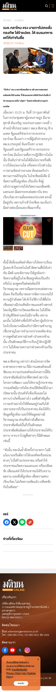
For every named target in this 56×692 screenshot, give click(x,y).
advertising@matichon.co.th (23, 631)
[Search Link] (46, 6)
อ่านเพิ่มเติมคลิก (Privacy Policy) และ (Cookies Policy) (21, 673)
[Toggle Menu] (52, 5)
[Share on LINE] (22, 522)
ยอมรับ (21, 683)
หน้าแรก (7, 20)
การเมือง (19, 20)
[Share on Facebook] (6, 522)
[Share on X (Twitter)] (14, 522)
